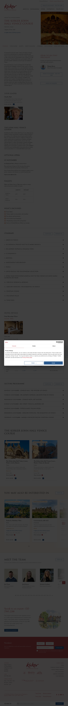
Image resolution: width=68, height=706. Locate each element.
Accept (53, 363)
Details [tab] (34, 346)
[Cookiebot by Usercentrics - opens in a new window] (57, 342)
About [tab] (53, 346)
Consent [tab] (14, 346)
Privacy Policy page (27, 357)
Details (33, 363)
